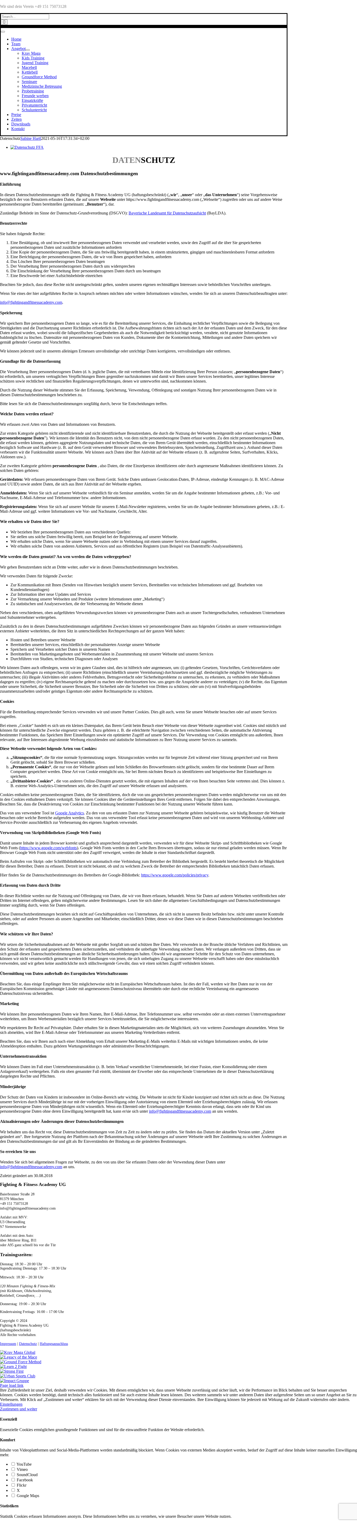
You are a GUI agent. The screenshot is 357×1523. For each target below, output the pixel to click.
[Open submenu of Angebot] (28, 50)
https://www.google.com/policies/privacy (174, 875)
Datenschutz (28, 1344)
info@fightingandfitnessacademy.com (31, 302)
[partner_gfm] (20, 1362)
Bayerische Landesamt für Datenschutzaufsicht (167, 213)
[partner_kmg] (17, 1352)
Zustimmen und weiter (18, 1409)
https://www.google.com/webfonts (48, 848)
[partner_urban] (17, 1376)
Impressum (8, 1344)
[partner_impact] (14, 1380)
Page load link (12, 1385)
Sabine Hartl (30, 138)
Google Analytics (69, 813)
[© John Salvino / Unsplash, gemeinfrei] (27, 147)
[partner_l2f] (13, 1366)
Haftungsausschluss (54, 1344)
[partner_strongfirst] (12, 1371)
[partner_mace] (18, 1357)
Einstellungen (11, 1404)
